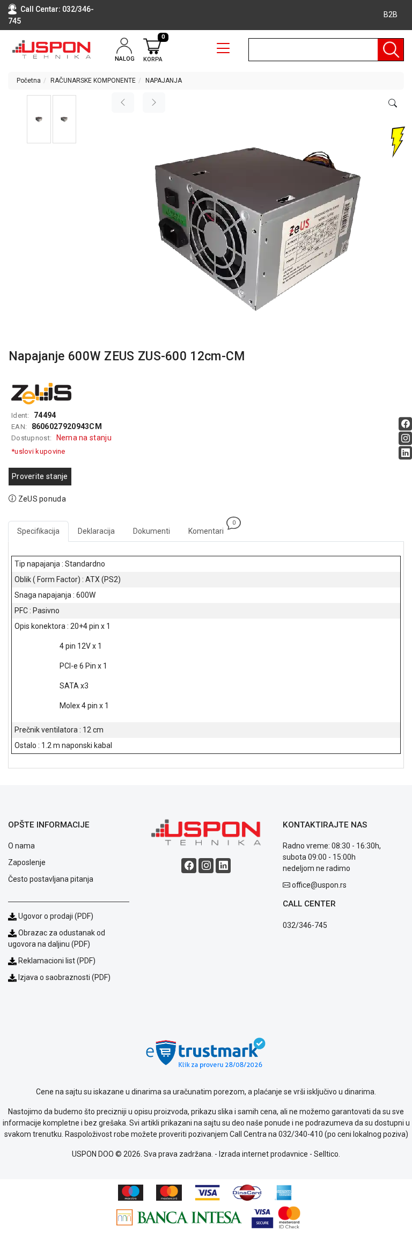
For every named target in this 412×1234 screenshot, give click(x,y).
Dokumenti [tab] (151, 531)
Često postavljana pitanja (50, 879)
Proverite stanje (40, 476)
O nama (21, 845)
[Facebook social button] (405, 424)
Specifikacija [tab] (38, 531)
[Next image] (154, 102)
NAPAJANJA (163, 80)
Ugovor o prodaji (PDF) (55, 916)
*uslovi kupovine (38, 451)
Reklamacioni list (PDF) (56, 960)
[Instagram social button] (405, 438)
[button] (38, 119)
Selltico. (327, 1154)
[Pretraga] (390, 50)
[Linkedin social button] (405, 453)
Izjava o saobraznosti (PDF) (64, 977)
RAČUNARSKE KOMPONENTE (93, 80)
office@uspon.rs (319, 885)
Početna (29, 80)
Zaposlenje (27, 862)
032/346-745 (305, 925)
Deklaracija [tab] (96, 531)
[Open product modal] (392, 103)
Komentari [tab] (210, 528)
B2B (391, 14)
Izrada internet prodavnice (263, 1154)
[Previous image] (123, 102)
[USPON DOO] (51, 49)
